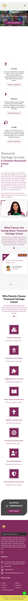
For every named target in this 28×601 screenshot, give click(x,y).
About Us (4, 585)
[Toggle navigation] (24, 5)
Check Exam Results (7, 590)
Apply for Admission (13, 22)
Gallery (4, 587)
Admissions (18, 585)
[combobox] (14, 534)
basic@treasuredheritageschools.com (14, 573)
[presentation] (4, 18)
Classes (17, 583)
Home (4, 583)
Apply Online (14, 511)
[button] (11, 284)
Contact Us (18, 587)
